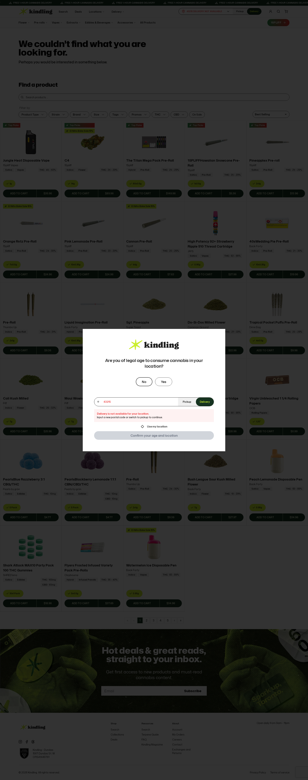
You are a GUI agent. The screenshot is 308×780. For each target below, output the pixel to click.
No (144, 381)
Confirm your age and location (154, 435)
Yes (163, 381)
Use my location (157, 426)
